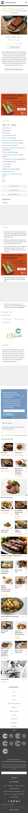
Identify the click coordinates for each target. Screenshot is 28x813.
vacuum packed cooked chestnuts (16, 148)
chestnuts (15, 57)
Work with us (10, 785)
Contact (5, 785)
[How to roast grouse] (21, 580)
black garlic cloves (7, 140)
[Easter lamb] (7, 463)
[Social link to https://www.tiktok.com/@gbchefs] (19, 801)
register (13, 427)
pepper (4, 180)
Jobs (10, 794)
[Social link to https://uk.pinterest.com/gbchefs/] (11, 801)
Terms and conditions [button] (7, 417)
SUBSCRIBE (9, 414)
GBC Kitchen (14, 13)
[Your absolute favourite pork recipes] (21, 505)
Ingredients (14, 707)
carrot (4, 135)
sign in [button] (7, 427)
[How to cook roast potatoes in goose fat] (7, 564)
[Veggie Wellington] (21, 525)
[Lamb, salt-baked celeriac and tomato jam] (21, 625)
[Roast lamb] (7, 447)
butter (9, 128)
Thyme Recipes (6, 322)
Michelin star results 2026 (14, 703)
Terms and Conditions (14, 796)
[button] (26, 3)
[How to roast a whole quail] (7, 525)
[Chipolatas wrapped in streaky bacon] (14, 545)
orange (5, 164)
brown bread (11, 159)
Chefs (14, 699)
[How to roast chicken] (7, 625)
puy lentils (10, 145)
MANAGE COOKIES (14, 809)
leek (5, 133)
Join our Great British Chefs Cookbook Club (12, 791)
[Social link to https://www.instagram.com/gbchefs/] (14, 801)
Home (14, 692)
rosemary (9, 169)
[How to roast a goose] (14, 487)
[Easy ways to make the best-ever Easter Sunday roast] (21, 463)
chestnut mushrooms (13, 143)
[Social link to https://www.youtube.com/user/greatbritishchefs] (16, 801)
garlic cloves (6, 138)
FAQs (23, 791)
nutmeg (4, 166)
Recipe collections (14, 711)
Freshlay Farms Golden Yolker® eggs (12, 174)
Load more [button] (13, 687)
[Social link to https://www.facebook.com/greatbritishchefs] (8, 801)
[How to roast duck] (21, 564)
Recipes (14, 695)
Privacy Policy (21, 794)
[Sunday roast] (21, 447)
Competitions (14, 722)
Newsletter (14, 726)
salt (3, 178)
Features (14, 715)
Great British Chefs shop (14, 788)
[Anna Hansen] (14, 669)
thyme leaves (10, 171)
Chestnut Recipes (7, 319)
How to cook (14, 719)
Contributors (14, 794)
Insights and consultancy (20, 785)
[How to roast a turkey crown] (21, 645)
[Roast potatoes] (7, 505)
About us (6, 794)
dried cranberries (13, 154)
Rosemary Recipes (20, 319)
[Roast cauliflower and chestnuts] (14, 606)
